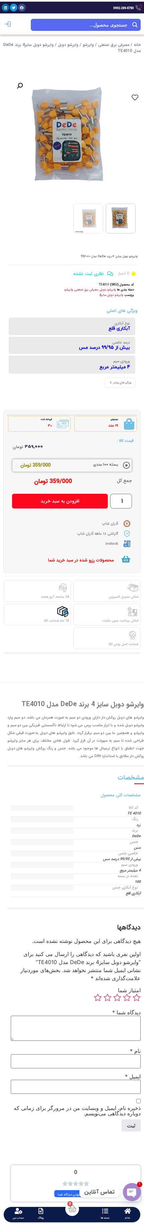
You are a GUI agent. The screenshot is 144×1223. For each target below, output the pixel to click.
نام (135, 1051)
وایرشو (88, 45)
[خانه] (128, 1211)
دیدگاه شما (126, 1012)
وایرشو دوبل (68, 45)
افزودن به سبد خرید (60, 501)
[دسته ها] (105, 1211)
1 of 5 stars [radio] (137, 998)
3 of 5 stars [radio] (117, 998)
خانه (137, 45)
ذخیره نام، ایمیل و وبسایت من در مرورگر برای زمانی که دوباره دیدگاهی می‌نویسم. (77, 1110)
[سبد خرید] (126, 559)
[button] (22, 7)
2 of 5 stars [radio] (127, 998)
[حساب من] (18, 1211)
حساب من (18, 1218)
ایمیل (133, 1076)
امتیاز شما (129, 990)
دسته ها (105, 1218)
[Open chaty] (132, 1192)
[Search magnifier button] (134, 24)
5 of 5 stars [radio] (98, 998)
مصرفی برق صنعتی (113, 45)
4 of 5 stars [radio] (107, 998)
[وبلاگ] (41, 1211)
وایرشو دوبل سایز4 (111, 295)
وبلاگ (41, 1218)
